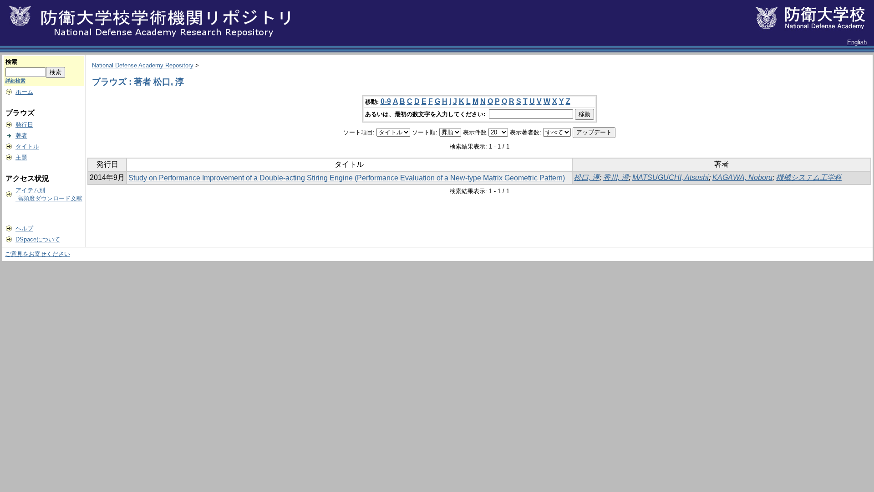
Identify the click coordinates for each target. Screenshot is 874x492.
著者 (21, 135)
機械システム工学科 (809, 177)
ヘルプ (24, 228)
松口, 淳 (587, 177)
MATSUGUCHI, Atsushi (670, 177)
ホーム (24, 91)
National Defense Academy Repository (142, 65)
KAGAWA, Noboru (742, 177)
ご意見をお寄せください (37, 254)
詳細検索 (15, 80)
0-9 (386, 101)
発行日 (24, 124)
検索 (11, 61)
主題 (21, 157)
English (857, 42)
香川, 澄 (616, 177)
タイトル (27, 146)
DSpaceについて (37, 239)
